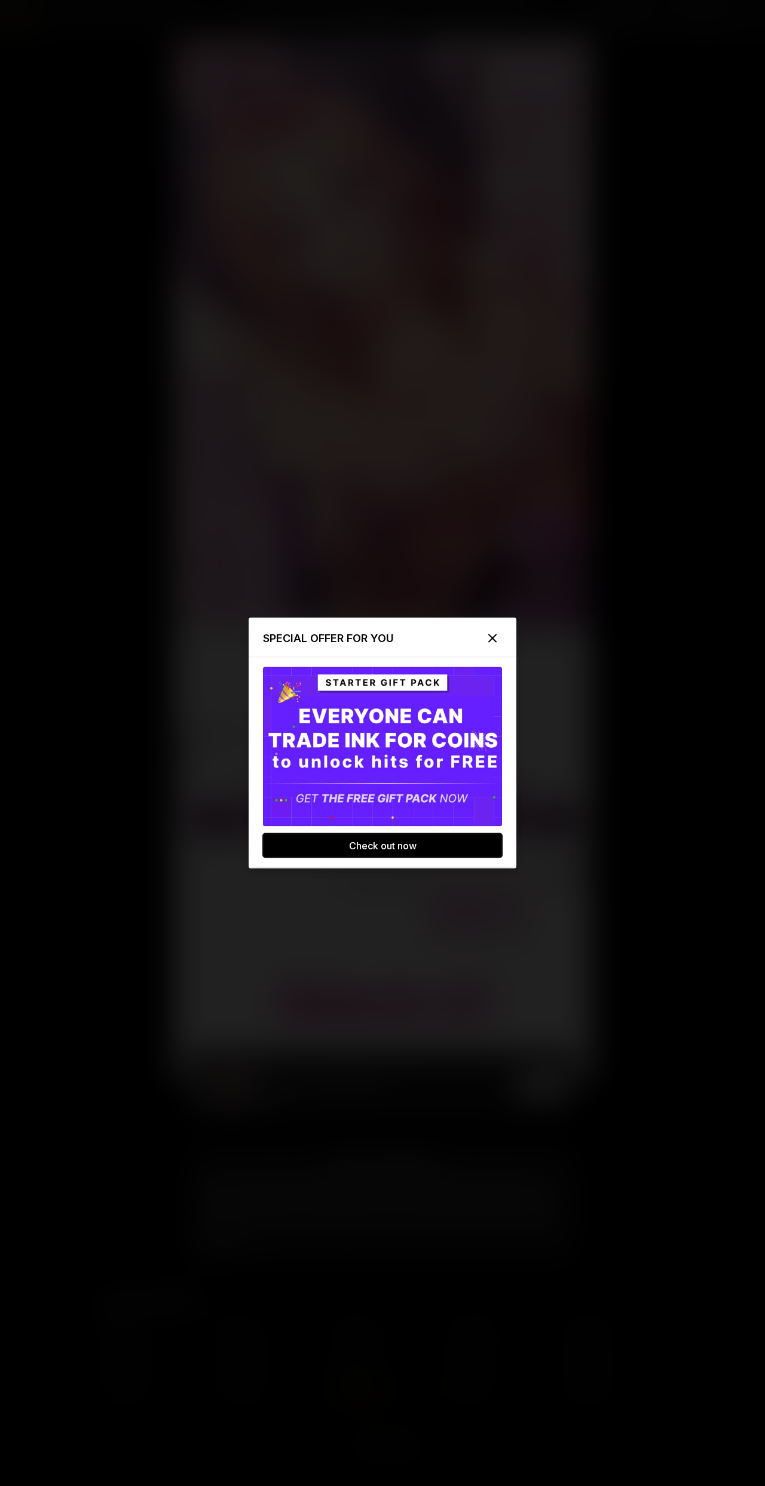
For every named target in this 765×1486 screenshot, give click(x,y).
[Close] (492, 638)
